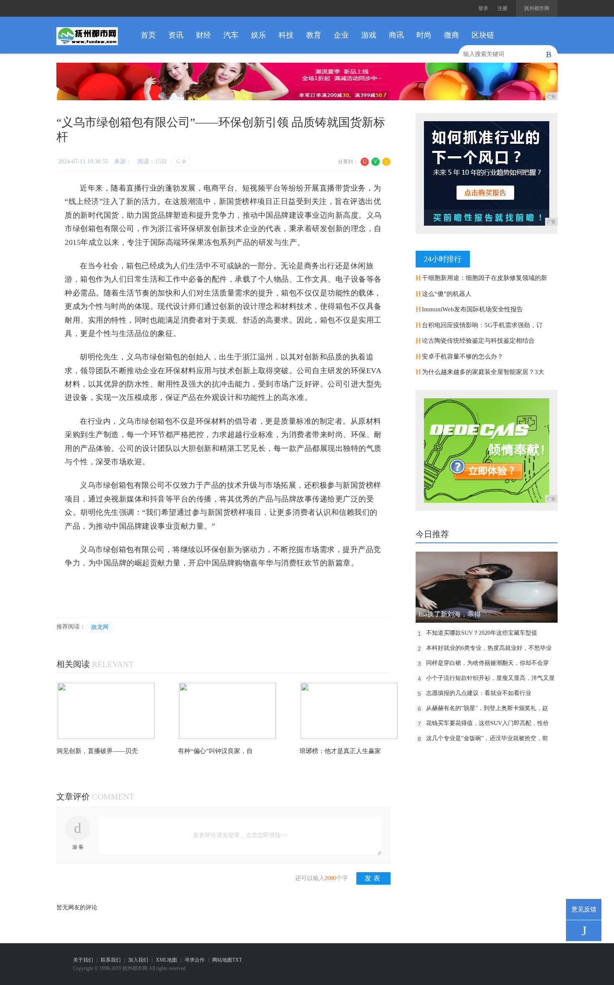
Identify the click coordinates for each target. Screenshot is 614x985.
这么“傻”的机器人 (447, 293)
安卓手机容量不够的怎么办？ (462, 356)
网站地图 (222, 960)
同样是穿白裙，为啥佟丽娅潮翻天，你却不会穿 (487, 663)
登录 (483, 8)
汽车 (230, 35)
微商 (451, 35)
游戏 (368, 35)
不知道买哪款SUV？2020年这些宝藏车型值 (481, 633)
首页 (148, 35)
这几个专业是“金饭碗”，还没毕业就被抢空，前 (487, 738)
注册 (502, 8)
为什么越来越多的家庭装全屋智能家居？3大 (483, 372)
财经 (203, 35)
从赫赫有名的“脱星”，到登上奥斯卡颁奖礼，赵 (487, 708)
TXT (237, 960)
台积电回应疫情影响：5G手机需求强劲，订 (482, 325)
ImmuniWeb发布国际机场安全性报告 (472, 309)
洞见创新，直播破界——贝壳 (97, 751)
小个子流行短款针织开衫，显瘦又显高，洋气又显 (490, 678)
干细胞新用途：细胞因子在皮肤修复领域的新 (484, 278)
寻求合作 (195, 960)
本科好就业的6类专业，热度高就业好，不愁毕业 (489, 648)
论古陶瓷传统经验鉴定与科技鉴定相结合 (478, 340)
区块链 (483, 35)
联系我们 (111, 960)
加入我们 (138, 960)
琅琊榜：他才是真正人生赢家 (340, 751)
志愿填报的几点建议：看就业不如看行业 (478, 693)
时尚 (423, 35)
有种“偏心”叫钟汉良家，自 (215, 751)
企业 (341, 35)
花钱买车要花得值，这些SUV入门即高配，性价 (487, 723)
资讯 (175, 35)
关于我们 (83, 960)
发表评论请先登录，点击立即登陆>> (240, 835)
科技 (286, 35)
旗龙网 (100, 627)
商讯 (396, 35)
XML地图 (166, 960)
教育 (313, 35)
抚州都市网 (536, 8)
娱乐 (258, 35)
